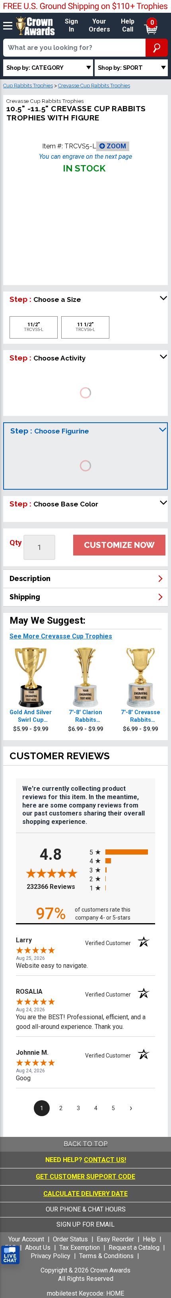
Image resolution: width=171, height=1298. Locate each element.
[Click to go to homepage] (35, 25)
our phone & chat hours (86, 1209)
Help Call (127, 25)
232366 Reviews (56, 886)
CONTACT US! (105, 1160)
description (30, 578)
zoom (115, 146)
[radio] (122, 851)
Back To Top (85, 1144)
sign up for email (85, 1224)
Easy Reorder (115, 1239)
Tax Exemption (79, 1247)
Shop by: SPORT (120, 67)
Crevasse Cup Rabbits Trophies (94, 86)
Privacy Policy (50, 1256)
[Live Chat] (10, 1255)
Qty (16, 542)
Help (149, 1239)
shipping (25, 597)
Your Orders (99, 25)
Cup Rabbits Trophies (28, 86)
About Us (38, 1247)
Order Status (70, 1239)
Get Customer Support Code (85, 1176)
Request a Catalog (134, 1247)
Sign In (71, 25)
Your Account (26, 1239)
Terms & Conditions (106, 1256)
